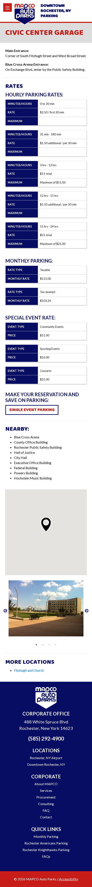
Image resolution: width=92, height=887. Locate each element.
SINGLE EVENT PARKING (32, 410)
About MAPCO (46, 784)
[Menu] (7, 7)
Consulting (46, 804)
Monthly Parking (46, 836)
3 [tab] (49, 645)
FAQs (46, 856)
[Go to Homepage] (46, 698)
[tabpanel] (46, 608)
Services (46, 790)
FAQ (46, 810)
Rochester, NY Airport (46, 758)
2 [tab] (43, 645)
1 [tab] (36, 645)
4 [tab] (55, 645)
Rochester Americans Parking (46, 843)
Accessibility (68, 879)
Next (87, 611)
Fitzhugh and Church (29, 670)
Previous (5, 611)
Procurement (46, 797)
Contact (46, 817)
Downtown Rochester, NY (46, 764)
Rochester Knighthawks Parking (46, 850)
